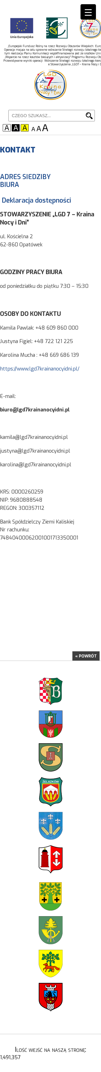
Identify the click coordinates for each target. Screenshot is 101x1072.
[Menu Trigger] (88, 12)
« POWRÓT (86, 656)
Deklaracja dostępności (36, 200)
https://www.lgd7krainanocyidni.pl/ (39, 368)
